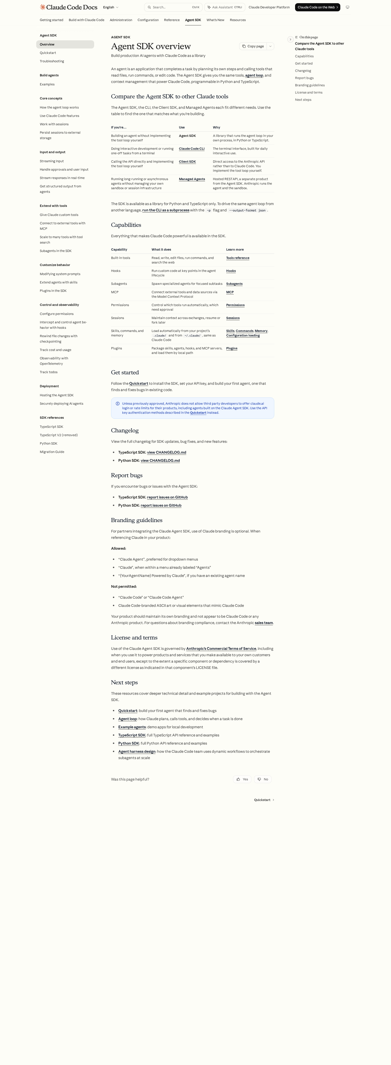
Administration (121, 20)
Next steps (303, 100)
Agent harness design (136, 751)
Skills (230, 331)
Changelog (303, 71)
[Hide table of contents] (290, 39)
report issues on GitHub (167, 497)
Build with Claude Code (86, 20)
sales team (264, 622)
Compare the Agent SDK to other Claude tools (319, 46)
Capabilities (304, 56)
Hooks (231, 271)
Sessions (233, 318)
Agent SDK (193, 20)
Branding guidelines (310, 85)
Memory (261, 331)
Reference (172, 20)
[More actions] (270, 46)
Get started (304, 63)
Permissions (235, 305)
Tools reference (237, 258)
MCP (230, 292)
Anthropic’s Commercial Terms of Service (221, 648)
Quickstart (138, 383)
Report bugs (304, 78)
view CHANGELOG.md (166, 452)
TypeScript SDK (131, 735)
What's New (215, 20)
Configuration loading (243, 335)
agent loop (254, 75)
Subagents (234, 284)
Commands (244, 331)
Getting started (51, 20)
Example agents (132, 727)
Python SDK (128, 743)
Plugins (231, 348)
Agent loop (127, 718)
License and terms (308, 92)
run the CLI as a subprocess (165, 210)
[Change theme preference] (347, 7)
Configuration (148, 20)
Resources (238, 20)
